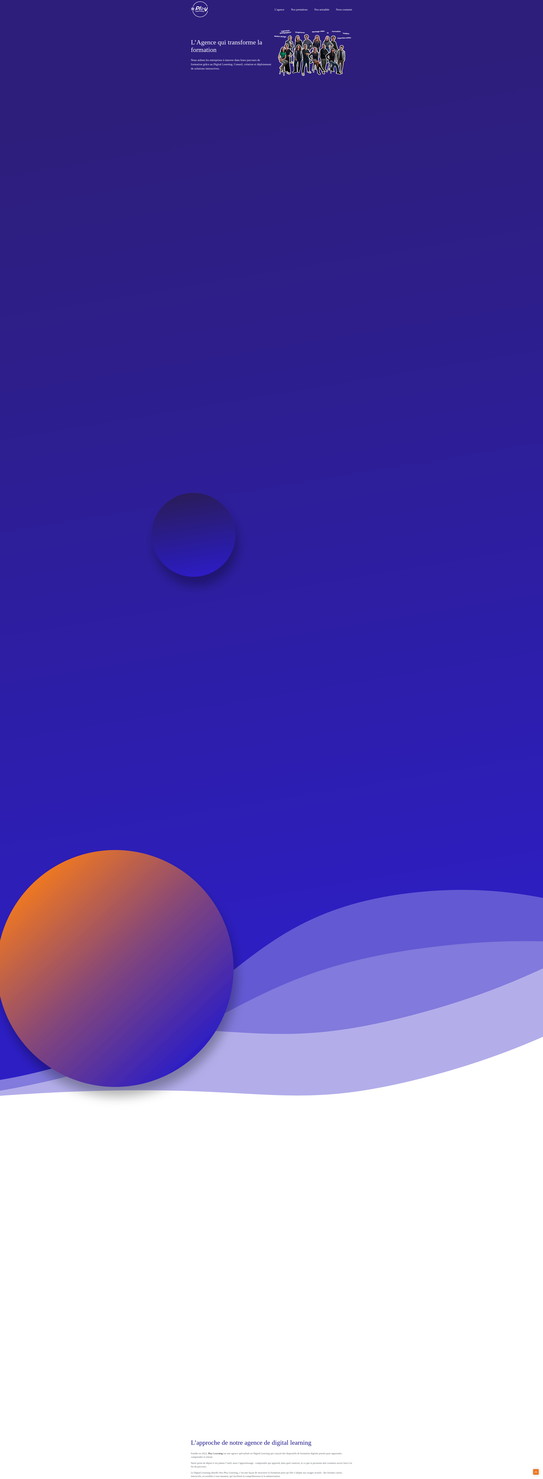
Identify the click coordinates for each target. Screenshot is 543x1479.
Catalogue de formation (304, 17)
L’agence (279, 9)
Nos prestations (299, 9)
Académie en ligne (302, 22)
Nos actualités (321, 9)
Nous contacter (344, 9)
